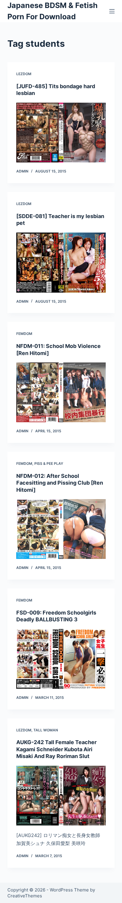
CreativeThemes (24, 896)
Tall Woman (45, 730)
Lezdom (23, 74)
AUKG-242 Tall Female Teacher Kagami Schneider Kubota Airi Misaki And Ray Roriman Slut (56, 749)
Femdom (24, 333)
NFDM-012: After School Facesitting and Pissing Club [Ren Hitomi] (59, 483)
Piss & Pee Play (48, 463)
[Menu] (112, 11)
